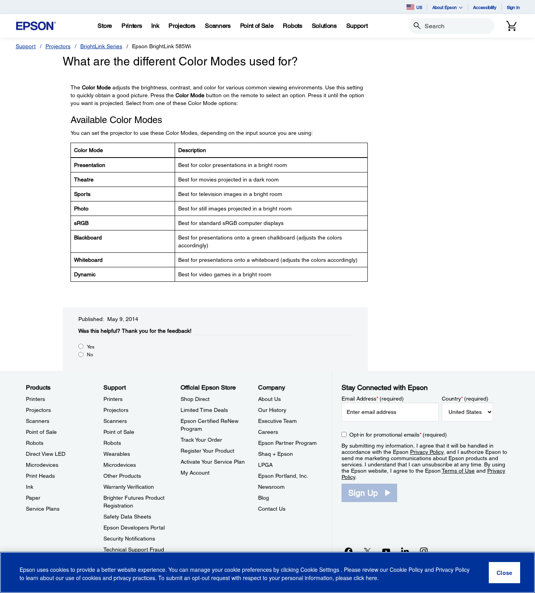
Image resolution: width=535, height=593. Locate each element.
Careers (268, 432)
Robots (34, 443)
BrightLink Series (101, 46)
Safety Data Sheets (127, 516)
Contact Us (272, 509)
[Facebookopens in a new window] (349, 551)
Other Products (122, 476)
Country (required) (465, 398)
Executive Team (277, 421)
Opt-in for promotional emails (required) (398, 435)
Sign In (513, 7)
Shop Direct (195, 399)
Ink (29, 487)
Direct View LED (45, 454)
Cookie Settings (320, 569)
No (90, 354)
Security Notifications (129, 538)
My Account (195, 473)
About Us (269, 399)
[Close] (504, 572)
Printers (35, 399)
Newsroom (271, 487)
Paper (33, 498)
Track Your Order (201, 440)
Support (26, 46)
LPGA (265, 465)
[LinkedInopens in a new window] (405, 551)
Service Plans (43, 509)
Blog (263, 498)
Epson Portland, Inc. (283, 476)
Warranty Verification (128, 487)
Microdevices (42, 465)
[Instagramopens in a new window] (424, 551)
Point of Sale (41, 432)
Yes (90, 347)
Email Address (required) (373, 398)
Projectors (57, 46)
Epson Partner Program (287, 443)
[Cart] (511, 26)
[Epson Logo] (36, 26)
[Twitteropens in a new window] (367, 551)
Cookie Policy (406, 569)
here (371, 578)
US (419, 7)
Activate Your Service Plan (213, 462)
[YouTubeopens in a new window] (386, 551)
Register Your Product (207, 451)
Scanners (37, 421)
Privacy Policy (426, 452)
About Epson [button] (444, 7)
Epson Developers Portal (134, 527)
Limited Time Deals (204, 410)
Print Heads (40, 476)
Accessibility (485, 7)
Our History (272, 410)
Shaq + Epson (275, 454)
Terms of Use (458, 471)
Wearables (116, 454)
